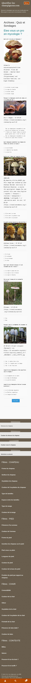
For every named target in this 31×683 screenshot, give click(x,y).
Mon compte (5, 681)
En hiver (7, 254)
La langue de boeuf (10, 394)
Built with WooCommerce (16, 677)
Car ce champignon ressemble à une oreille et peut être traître (15, 136)
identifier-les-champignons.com (10, 4)
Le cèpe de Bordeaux (11, 377)
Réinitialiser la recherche (6, 454)
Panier (24, 679)
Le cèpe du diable (10, 89)
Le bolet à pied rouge (11, 87)
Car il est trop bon (11, 365)
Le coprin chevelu (10, 274)
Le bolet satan (9, 91)
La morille (8, 152)
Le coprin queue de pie (12, 270)
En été (7, 260)
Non (6, 320)
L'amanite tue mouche (11, 150)
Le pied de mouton (10, 380)
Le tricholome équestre (12, 390)
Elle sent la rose (10, 213)
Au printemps (9, 258)
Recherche (15, 681)
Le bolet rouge (9, 93)
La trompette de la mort (12, 375)
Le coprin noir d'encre (12, 272)
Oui (6, 318)
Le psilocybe (9, 147)
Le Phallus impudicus (11, 392)
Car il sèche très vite (12, 361)
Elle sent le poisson (11, 217)
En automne (8, 256)
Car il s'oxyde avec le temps (13, 363)
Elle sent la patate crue (12, 215)
